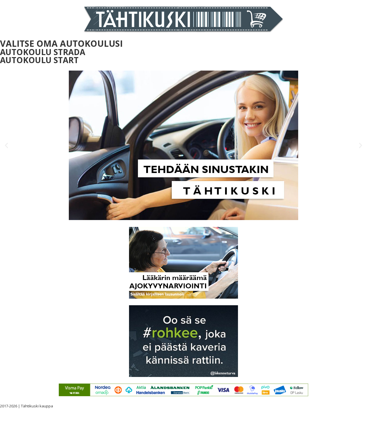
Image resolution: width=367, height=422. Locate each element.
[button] (6, 145)
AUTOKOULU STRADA (42, 51)
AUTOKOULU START (39, 60)
